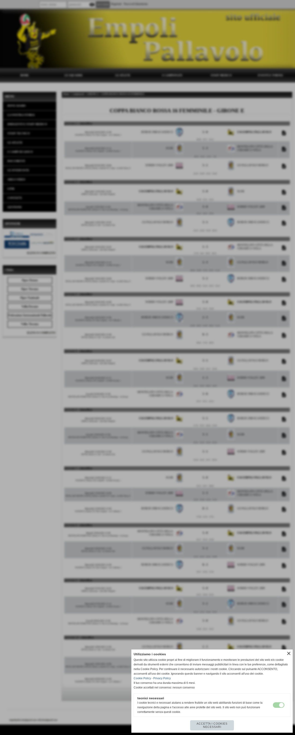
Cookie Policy (142, 678)
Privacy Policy (162, 678)
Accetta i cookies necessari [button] (212, 725)
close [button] (289, 653)
